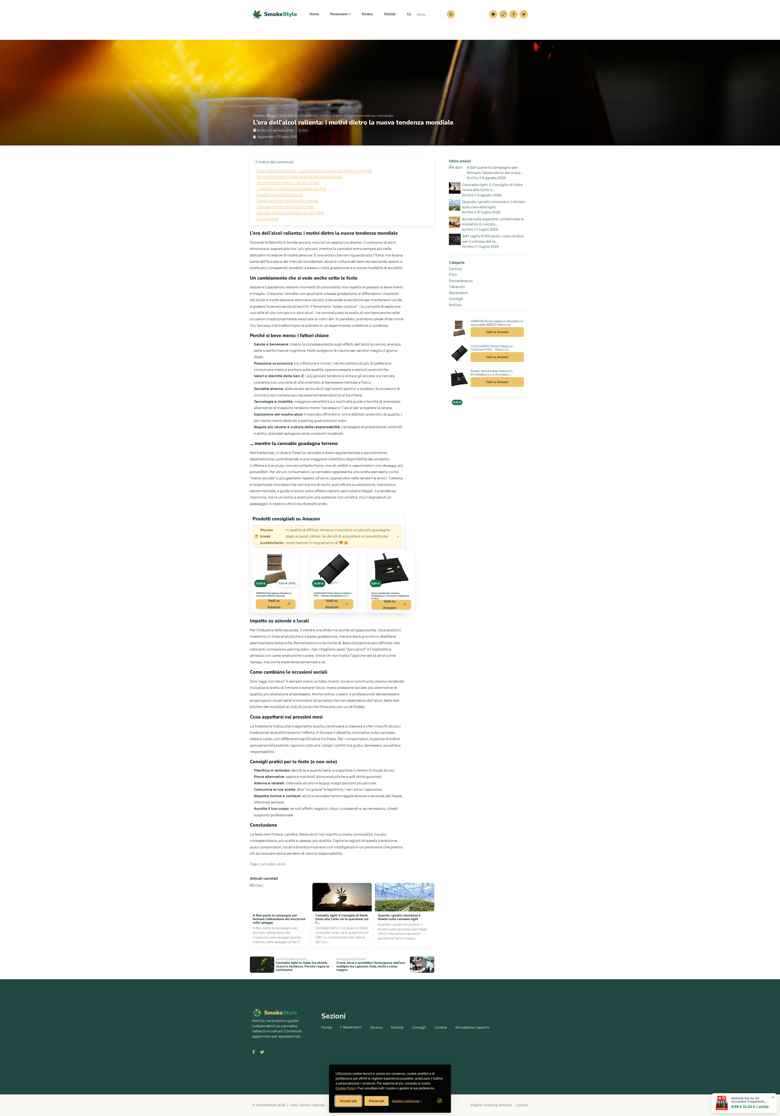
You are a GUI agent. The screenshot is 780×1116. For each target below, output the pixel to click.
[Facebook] (513, 14)
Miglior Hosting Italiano (491, 1105)
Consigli (456, 299)
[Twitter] (524, 14)
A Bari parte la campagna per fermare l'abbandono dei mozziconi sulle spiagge (279, 919)
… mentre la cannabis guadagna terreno (291, 189)
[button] (493, 14)
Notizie (389, 14)
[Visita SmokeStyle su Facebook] (253, 1052)
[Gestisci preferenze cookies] (493, 14)
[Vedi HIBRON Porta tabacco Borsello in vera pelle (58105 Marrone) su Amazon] (459, 328)
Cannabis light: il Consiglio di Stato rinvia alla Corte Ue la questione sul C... (341, 919)
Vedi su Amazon (274, 604)
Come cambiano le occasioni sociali (288, 201)
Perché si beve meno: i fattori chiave (288, 183)
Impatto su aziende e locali (280, 195)
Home (314, 14)
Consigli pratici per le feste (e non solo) (290, 213)
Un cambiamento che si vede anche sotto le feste (299, 177)
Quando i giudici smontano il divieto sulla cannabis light (399, 917)
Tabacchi (457, 287)
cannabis (268, 864)
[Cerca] (451, 14)
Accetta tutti (348, 1101)
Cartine (455, 269)
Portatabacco (461, 281)
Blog (271, 116)
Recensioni (458, 293)
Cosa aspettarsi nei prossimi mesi (285, 207)
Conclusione (267, 219)
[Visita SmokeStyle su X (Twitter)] (262, 1052)
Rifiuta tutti (376, 1101)
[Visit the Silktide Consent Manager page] (439, 1101)
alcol (281, 864)
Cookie (441, 1027)
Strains (367, 14)
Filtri (453, 275)
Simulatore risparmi (472, 1027)
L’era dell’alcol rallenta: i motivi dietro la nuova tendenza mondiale (314, 171)
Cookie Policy (346, 1088)
